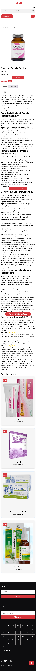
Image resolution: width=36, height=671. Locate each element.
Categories (6, 16)
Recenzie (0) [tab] (12, 86)
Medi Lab (18, 2)
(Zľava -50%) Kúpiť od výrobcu (18, 314)
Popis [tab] (5, 86)
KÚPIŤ (18, 77)
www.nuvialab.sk (18, 189)
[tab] (33, 16)
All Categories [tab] (7, 10)
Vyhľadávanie (33, 11)
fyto (7, 27)
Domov (3, 27)
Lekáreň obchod (5, 607)
